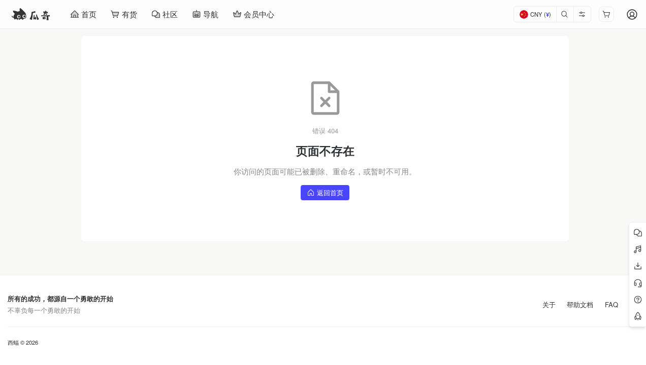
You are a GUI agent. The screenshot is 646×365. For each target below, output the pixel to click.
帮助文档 (580, 304)
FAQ (611, 304)
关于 (549, 304)
